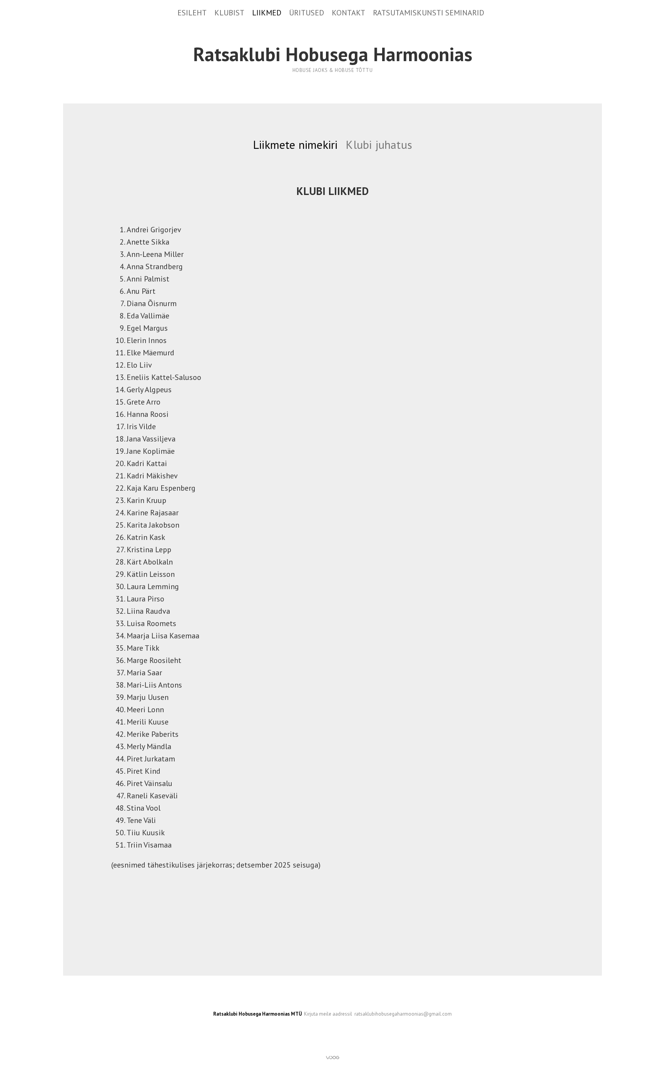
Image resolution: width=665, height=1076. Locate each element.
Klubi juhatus (379, 144)
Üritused (306, 13)
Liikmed (266, 13)
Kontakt (348, 13)
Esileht (192, 13)
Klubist (229, 13)
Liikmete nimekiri (295, 144)
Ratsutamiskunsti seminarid (428, 13)
